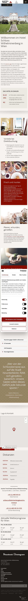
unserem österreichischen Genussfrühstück (10, 188)
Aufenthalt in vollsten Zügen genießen (15, 236)
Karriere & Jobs (4, 578)
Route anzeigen (7, 449)
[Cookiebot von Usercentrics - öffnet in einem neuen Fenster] (20, 271)
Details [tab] (14, 275)
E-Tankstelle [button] (7, 343)
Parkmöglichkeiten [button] (9, 352)
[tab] (14, 339)
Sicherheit (3, 575)
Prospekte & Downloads (6, 572)
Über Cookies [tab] (22, 275)
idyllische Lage (8, 64)
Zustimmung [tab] (5, 275)
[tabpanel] (14, 19)
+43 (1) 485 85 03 (14, 495)
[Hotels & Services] (7, 2)
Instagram (20, 554)
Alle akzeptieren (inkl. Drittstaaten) (14, 319)
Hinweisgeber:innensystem (6, 574)
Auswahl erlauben (14, 324)
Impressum (11, 593)
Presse (2, 571)
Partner (2, 577)
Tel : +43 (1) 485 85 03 (5, 564)
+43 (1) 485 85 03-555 (14, 508)
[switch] (24, 304)
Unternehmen (3, 568)
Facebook (8, 554)
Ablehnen (14, 328)
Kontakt (2, 580)
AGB (2, 569)
